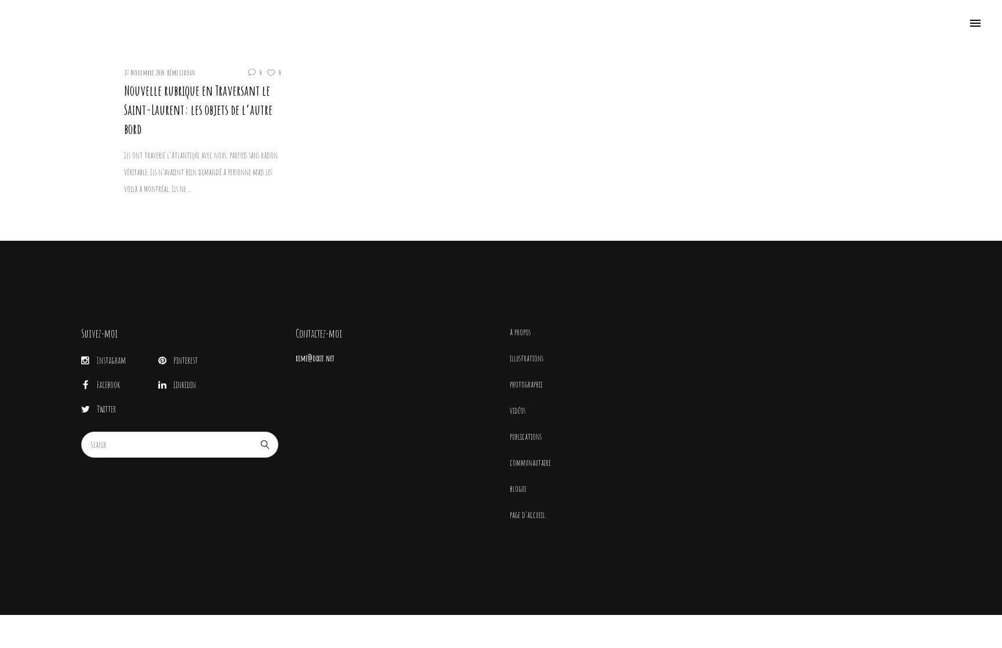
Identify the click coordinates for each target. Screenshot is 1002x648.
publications (526, 436)
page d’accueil (527, 514)
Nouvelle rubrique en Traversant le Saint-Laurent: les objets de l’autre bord (198, 109)
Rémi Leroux (181, 72)
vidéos (517, 410)
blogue (518, 488)
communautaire (530, 462)
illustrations (526, 358)
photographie (526, 384)
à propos (520, 332)
